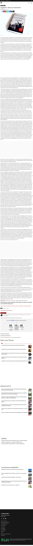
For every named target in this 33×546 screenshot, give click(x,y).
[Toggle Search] (29, 3)
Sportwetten (3, 531)
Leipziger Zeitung (2, 0)
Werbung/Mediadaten (4, 523)
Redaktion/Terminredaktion (5, 522)
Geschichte (4, 308)
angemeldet (6, 337)
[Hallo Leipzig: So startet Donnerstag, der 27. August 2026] (30, 486)
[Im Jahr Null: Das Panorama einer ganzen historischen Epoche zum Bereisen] (30, 346)
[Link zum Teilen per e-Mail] (13, 11)
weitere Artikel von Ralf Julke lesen (6, 310)
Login (31, 0)
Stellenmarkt (6, 0)
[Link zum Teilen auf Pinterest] (5, 11)
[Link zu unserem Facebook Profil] (2, 519)
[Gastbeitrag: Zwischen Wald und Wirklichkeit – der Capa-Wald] (30, 478)
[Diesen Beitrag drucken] (12, 11)
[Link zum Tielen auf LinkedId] (10, 11)
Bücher (4, 5)
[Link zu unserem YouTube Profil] (5, 519)
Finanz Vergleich (3, 529)
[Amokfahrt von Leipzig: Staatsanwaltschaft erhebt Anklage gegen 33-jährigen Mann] (30, 413)
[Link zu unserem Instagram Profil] (4, 519)
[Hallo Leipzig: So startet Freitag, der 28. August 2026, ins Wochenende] (30, 470)
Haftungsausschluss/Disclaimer (5, 533)
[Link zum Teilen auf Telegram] (8, 11)
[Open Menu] (31, 3)
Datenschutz (3, 535)
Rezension (7, 308)
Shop (9, 0)
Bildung (2, 5)
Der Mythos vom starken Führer (10, 300)
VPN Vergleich (3, 528)
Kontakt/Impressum (4, 521)
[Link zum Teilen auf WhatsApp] (7, 11)
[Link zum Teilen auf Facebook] (3, 11)
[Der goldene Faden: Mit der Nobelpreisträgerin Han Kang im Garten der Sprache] (30, 350)
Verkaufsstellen (3, 525)
